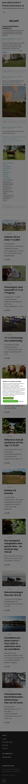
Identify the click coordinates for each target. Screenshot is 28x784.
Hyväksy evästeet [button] (8, 398)
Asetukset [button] (20, 401)
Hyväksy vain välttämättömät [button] (10, 401)
